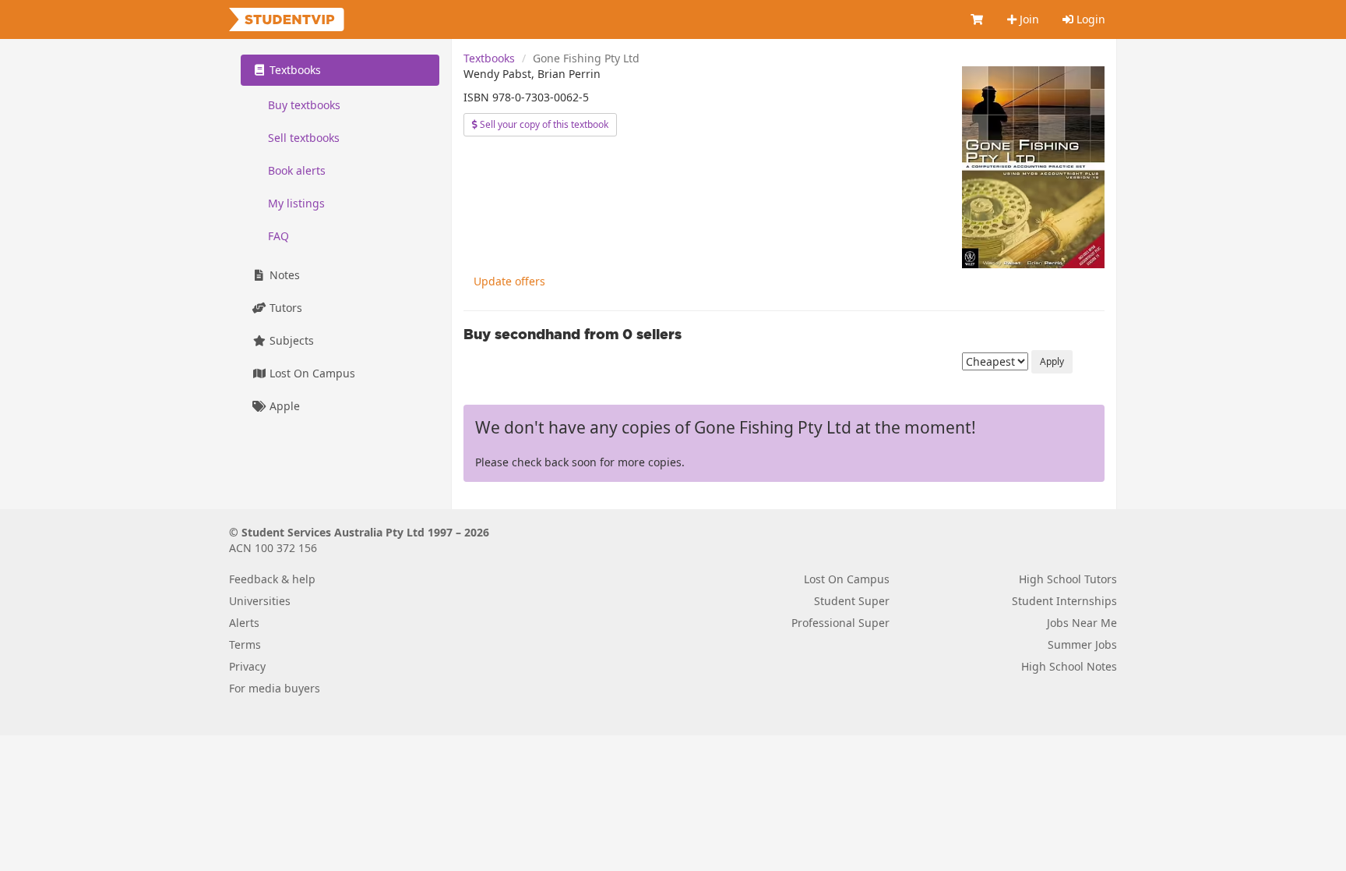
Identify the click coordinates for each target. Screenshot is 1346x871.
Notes (283, 274)
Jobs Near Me (1082, 622)
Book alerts (297, 170)
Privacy (247, 666)
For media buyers (274, 688)
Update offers (509, 281)
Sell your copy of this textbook (542, 124)
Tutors (284, 307)
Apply (1052, 361)
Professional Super (840, 622)
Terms (245, 644)
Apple (283, 405)
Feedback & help (272, 579)
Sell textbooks (304, 137)
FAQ (278, 235)
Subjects (290, 340)
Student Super (852, 600)
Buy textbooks (304, 104)
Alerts (244, 622)
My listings (296, 203)
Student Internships (1064, 600)
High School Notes (1069, 666)
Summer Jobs (1082, 644)
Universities (260, 600)
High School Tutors (1068, 579)
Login (1089, 19)
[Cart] (977, 19)
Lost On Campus (310, 373)
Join (1028, 19)
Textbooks (489, 58)
